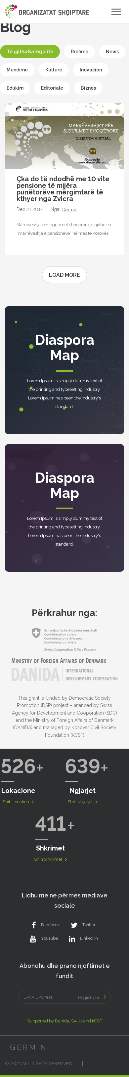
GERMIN (29, 1047)
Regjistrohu (89, 997)
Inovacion (91, 69)
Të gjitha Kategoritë (30, 51)
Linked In (89, 938)
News (112, 51)
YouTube (49, 938)
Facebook (50, 924)
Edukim (15, 88)
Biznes (88, 88)
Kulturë (53, 69)
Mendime (17, 69)
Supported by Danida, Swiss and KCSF (64, 1020)
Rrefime (79, 51)
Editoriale (52, 88)
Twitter (89, 924)
